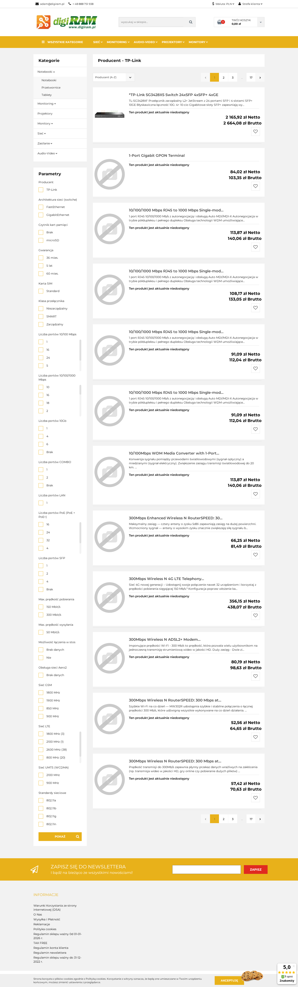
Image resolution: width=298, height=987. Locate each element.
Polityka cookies (44, 929)
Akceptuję (229, 980)
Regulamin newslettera (49, 953)
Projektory (172, 42)
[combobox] (114, 77)
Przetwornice (51, 87)
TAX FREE (40, 943)
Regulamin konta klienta (50, 948)
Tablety (47, 95)
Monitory (197, 42)
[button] (45, 895)
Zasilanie (44, 143)
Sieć (97, 42)
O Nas (37, 914)
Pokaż (60, 836)
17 (251, 77)
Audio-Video (145, 42)
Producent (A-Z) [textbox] (105, 77)
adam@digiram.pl (52, 3)
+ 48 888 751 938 (83, 3)
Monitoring (117, 42)
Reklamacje (41, 924)
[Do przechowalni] (255, 131)
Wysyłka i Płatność (46, 919)
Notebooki (45, 72)
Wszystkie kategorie (65, 42)
